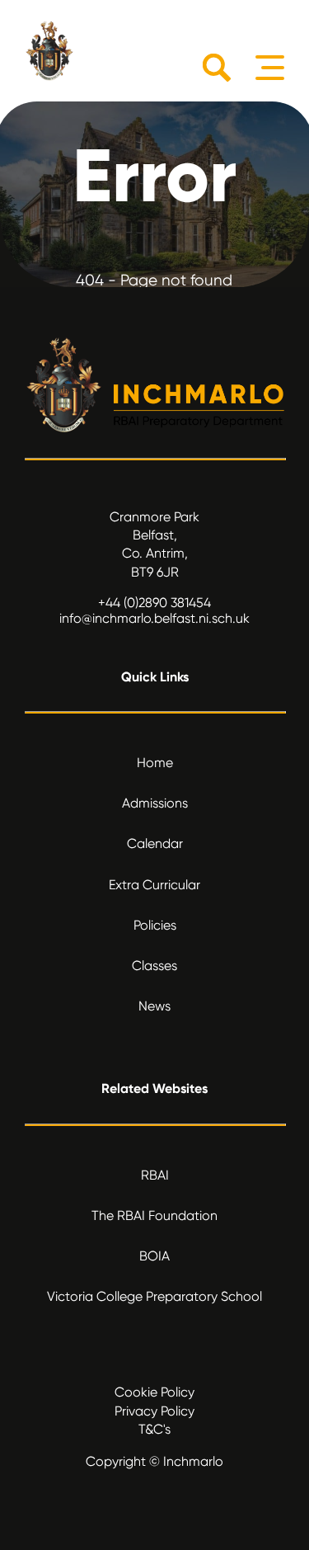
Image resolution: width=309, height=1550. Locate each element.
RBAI (155, 1175)
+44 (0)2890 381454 (154, 602)
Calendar (155, 843)
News (154, 1006)
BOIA (154, 1256)
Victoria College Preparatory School (154, 1296)
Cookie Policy (154, 1392)
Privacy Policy (154, 1411)
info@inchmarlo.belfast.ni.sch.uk (154, 618)
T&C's (154, 1429)
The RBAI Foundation (154, 1215)
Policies (154, 925)
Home (155, 762)
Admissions (155, 803)
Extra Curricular (154, 885)
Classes (154, 965)
